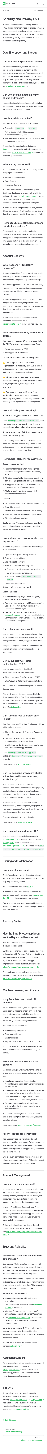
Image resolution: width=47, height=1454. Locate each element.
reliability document (26, 196)
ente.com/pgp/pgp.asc (12, 846)
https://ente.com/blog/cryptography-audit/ (21, 967)
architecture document (15, 86)
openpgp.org (8, 842)
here (29, 886)
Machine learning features (29, 1125)
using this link (36, 1399)
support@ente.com (11, 324)
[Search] (37, 4)
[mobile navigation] (43, 3)
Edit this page (10, 1420)
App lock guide (24, 764)
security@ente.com (11, 1369)
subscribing (15, 1346)
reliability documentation (19, 1317)
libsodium (7, 149)
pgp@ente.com (9, 839)
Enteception (16, 707)
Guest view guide (24, 822)
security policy (21, 1409)
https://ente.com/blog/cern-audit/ (17, 978)
